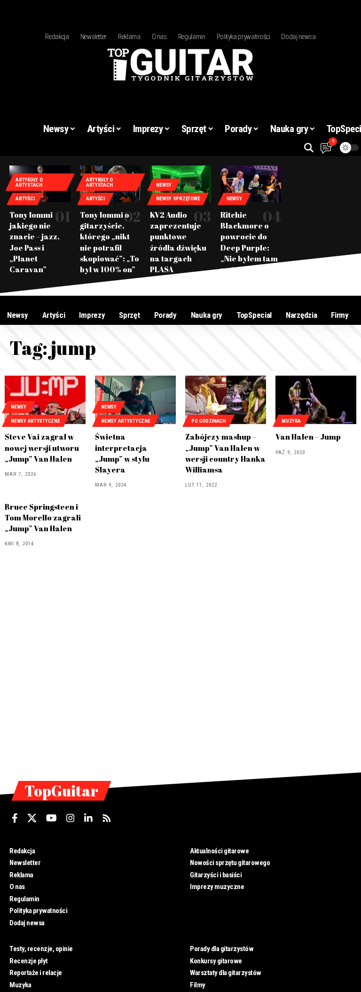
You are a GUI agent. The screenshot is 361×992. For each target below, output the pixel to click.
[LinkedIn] (88, 818)
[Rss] (107, 818)
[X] (32, 818)
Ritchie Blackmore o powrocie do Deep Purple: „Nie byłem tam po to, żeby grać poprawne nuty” (250, 247)
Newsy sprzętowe (178, 199)
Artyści (25, 199)
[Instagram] (70, 818)
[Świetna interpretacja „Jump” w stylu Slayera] (135, 400)
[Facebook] (14, 818)
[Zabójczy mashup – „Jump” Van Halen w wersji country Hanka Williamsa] (225, 400)
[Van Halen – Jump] (315, 400)
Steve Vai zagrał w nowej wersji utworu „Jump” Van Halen (42, 448)
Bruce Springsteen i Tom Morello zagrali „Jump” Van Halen (43, 518)
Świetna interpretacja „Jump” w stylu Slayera (122, 453)
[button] (309, 147)
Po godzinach (208, 421)
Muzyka (291, 421)
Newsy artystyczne (35, 421)
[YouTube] (51, 818)
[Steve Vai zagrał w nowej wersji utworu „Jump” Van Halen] (45, 400)
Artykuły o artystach (29, 182)
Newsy (164, 185)
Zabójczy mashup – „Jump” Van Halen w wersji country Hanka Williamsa (225, 453)
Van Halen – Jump (308, 437)
